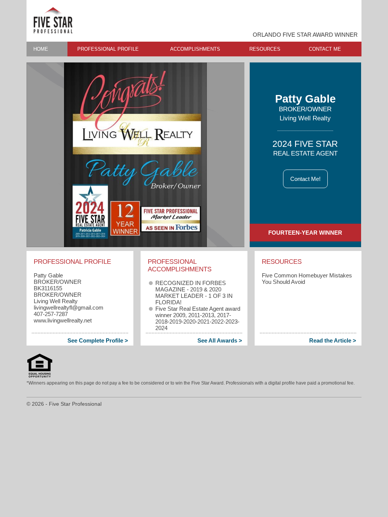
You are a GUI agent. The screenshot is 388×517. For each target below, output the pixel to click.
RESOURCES (264, 49)
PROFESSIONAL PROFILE (108, 49)
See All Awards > (219, 340)
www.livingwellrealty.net (63, 320)
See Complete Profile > (97, 340)
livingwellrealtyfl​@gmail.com (68, 307)
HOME (40, 49)
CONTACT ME (325, 49)
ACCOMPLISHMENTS (195, 49)
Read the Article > (332, 340)
